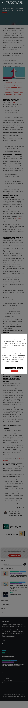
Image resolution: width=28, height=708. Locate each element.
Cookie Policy (9, 361)
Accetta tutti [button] (14, 370)
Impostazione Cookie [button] (11, 368)
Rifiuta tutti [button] (20, 368)
